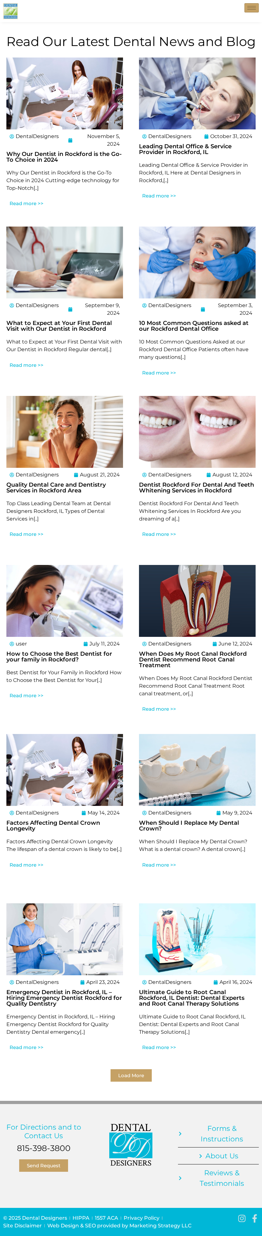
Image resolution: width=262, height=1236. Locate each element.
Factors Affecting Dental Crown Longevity (53, 825)
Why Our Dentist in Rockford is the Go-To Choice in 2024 (64, 157)
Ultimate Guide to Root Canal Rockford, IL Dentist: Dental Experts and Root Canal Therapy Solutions (191, 998)
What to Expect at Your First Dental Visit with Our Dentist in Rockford (59, 326)
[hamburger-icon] (251, 7)
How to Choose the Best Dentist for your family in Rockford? (59, 656)
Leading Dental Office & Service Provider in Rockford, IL (185, 149)
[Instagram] (242, 1218)
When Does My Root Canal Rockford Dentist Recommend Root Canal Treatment (193, 659)
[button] (131, 1075)
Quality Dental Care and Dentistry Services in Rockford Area (56, 487)
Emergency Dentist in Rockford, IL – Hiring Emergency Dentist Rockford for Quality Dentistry (64, 998)
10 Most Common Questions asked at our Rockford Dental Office (194, 326)
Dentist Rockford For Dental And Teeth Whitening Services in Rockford (196, 487)
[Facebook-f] (254, 1218)
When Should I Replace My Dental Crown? (189, 825)
